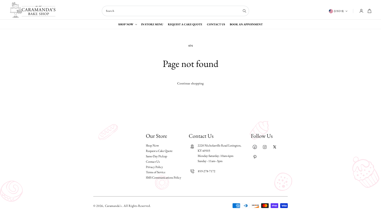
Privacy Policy (154, 167)
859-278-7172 (206, 171)
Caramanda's (113, 206)
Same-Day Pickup (156, 156)
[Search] (244, 11)
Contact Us (153, 161)
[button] (127, 24)
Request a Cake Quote (159, 151)
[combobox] (175, 11)
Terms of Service (155, 172)
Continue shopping (190, 83)
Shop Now (152, 146)
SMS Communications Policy (163, 177)
